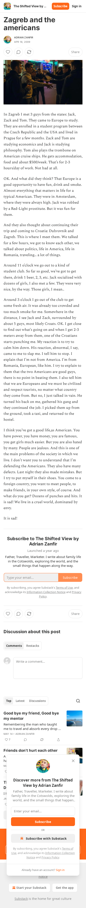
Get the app (65, 888)
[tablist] (23, 645)
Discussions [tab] (37, 701)
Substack (21, 899)
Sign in (77, 6)
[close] (73, 760)
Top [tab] (8, 701)
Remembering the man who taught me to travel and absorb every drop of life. (32, 726)
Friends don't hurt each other (31, 750)
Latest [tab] (20, 701)
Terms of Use (64, 588)
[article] (43, 726)
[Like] (8, 52)
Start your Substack (31, 888)
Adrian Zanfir (23, 37)
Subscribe (60, 6)
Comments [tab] (14, 646)
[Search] (78, 700)
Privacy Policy (50, 857)
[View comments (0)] (18, 52)
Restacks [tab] (32, 646)
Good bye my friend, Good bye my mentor (31, 716)
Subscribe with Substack (46, 838)
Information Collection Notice (46, 592)
